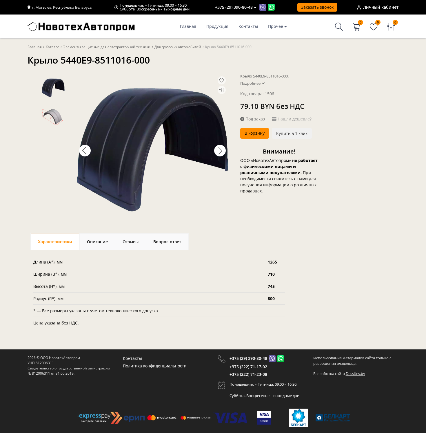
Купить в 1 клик (291, 133)
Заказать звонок (317, 7)
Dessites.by (355, 373)
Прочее (276, 26)
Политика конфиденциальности (155, 366)
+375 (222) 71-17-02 (248, 366)
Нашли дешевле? (294, 119)
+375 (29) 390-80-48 (248, 358)
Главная (188, 26)
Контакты (248, 26)
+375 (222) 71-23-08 (248, 374)
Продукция (217, 26)
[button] (220, 150)
